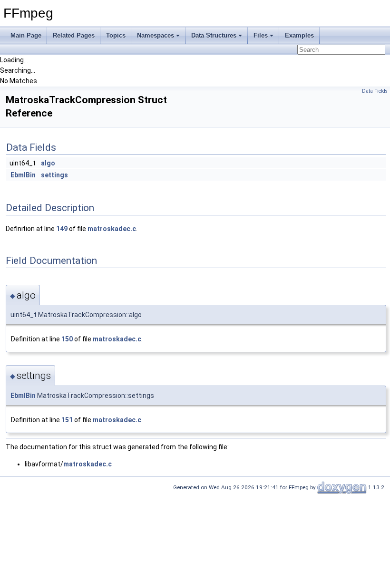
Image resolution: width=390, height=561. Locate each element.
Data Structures (213, 35)
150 (67, 339)
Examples (299, 35)
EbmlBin (23, 175)
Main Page (25, 35)
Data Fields (375, 91)
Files (261, 35)
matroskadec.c (112, 228)
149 (62, 228)
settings (54, 175)
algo (48, 163)
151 (67, 420)
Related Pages (74, 35)
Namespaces (155, 35)
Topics (116, 35)
